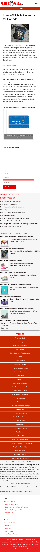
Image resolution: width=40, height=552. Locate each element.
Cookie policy (8, 528)
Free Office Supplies (20, 413)
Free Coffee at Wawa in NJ (8, 204)
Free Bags (20, 342)
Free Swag (3, 210)
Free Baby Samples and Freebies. (16, 510)
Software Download (20, 454)
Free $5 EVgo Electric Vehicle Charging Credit (14, 218)
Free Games (20, 375)
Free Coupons (20, 360)
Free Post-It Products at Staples (10, 201)
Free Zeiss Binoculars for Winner (10, 226)
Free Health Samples (20, 383)
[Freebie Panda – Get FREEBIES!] (12, 3)
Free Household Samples (20, 387)
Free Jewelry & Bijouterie (20, 394)
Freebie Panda (18, 539)
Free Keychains (20, 398)
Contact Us (7, 525)
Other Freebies (20, 451)
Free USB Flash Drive (20, 447)
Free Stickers (20, 432)
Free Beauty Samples (20, 345)
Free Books (20, 349)
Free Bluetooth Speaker (7, 215)
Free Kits (20, 402)
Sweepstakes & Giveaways (20, 458)
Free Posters (20, 424)
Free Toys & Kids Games (20, 439)
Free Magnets (20, 409)
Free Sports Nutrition (20, 428)
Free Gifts (20, 379)
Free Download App (20, 364)
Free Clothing (20, 357)
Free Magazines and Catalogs (20, 405)
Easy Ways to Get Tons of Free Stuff (16, 507)
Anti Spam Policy (9, 501)
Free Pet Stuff (20, 420)
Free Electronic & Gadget (20, 368)
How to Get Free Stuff (11, 504)
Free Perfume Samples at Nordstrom (12, 207)
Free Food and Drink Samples (20, 372)
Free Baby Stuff (20, 338)
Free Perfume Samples (20, 417)
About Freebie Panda (10, 534)
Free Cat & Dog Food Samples (20, 353)
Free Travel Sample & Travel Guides (20, 443)
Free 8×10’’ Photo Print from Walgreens (12, 212)
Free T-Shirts (20, 436)
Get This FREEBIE (9, 65)
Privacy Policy (8, 531)
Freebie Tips (9, 512)
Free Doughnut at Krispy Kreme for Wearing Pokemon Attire (19, 224)
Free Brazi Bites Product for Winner (11, 221)
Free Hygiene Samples (20, 390)
